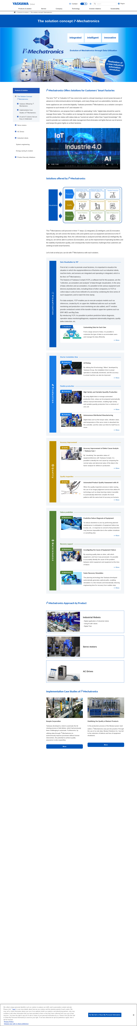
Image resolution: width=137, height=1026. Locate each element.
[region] (68, 1015)
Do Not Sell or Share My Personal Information (104, 1015)
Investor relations (95, 9)
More (64, 746)
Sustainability (115, 9)
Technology (76, 9)
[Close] (133, 1015)
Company (59, 9)
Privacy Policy (8, 1022)
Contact (74, 4)
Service (43, 9)
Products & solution (24, 9)
